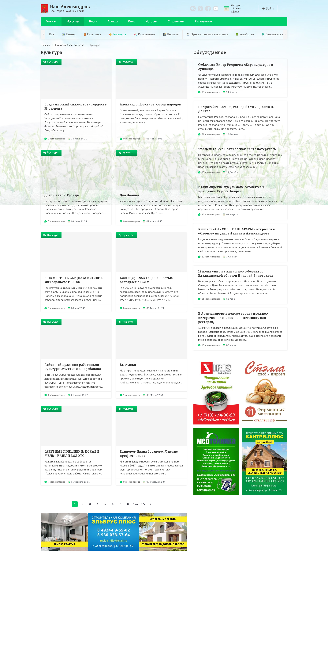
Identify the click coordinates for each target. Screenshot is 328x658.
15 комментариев (211, 345)
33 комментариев (211, 172)
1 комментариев (56, 395)
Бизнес (71, 34)
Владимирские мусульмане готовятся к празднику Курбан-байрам (231, 189)
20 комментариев (211, 257)
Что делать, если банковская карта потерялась (237, 149)
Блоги (93, 21)
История (151, 21)
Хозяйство (247, 34)
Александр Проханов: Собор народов (150, 104)
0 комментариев (56, 139)
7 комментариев (56, 482)
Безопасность (275, 34)
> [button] (285, 34)
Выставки (128, 365)
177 (143, 504)
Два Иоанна (129, 195)
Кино (131, 21)
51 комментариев (211, 134)
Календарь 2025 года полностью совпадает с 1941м (146, 280)
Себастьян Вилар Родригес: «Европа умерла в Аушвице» (235, 67)
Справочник (176, 21)
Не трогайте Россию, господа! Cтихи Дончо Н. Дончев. (236, 109)
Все (51, 34)
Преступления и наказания (209, 34)
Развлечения (204, 21)
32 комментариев (211, 214)
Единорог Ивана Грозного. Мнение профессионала (149, 454)
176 (135, 504)
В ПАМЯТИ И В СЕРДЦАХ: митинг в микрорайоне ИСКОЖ (73, 280)
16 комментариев (211, 299)
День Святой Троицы (62, 195)
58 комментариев (211, 92)
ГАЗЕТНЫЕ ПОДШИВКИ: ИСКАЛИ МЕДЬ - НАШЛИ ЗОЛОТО (71, 454)
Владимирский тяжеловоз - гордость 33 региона (75, 106)
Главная (51, 21)
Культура (119, 34)
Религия (173, 34)
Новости (73, 21)
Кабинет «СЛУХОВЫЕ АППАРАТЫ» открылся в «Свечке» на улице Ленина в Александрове (236, 231)
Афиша (235, 11)
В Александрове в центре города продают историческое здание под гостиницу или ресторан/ (233, 318)
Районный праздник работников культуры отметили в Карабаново (72, 367)
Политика (94, 34)
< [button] (43, 34)
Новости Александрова (69, 45)
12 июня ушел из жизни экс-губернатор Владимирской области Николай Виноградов (235, 273)
